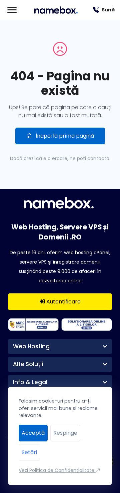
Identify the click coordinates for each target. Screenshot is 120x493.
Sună (108, 9)
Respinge (65, 433)
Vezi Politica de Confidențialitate (57, 470)
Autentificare (63, 301)
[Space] (60, 202)
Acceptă (33, 433)
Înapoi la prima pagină (64, 136)
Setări (29, 452)
